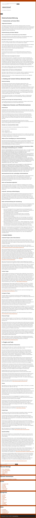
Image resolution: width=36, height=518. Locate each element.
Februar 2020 (4, 488)
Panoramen (4, 499)
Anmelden (4, 509)
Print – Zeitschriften (6, 469)
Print (3, 501)
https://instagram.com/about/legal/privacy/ (9, 313)
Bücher (3, 496)
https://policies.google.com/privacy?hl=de (19, 381)
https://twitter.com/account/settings (8, 291)
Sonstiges (4, 503)
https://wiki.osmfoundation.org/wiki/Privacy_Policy (25, 451)
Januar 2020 (4, 490)
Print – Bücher (5, 471)
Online (3, 474)
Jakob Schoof (6, 7)
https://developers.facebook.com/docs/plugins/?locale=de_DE (13, 247)
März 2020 (4, 487)
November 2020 (5, 483)
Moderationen (5, 472)
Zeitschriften (4, 504)
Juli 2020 (3, 485)
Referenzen (4, 502)
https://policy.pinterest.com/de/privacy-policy (10, 339)
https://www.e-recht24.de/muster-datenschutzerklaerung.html (15, 460)
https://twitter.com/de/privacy (22, 281)
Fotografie (4, 497)
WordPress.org (5, 513)
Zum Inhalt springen (4, 0)
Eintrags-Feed (4, 510)
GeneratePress (15, 516)
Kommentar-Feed (5, 512)
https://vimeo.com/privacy (21, 407)
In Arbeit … (15, 479)
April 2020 (4, 486)
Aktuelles (4, 494)
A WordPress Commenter (7, 479)
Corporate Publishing (6, 470)
